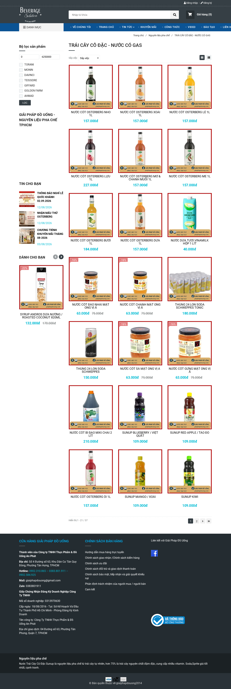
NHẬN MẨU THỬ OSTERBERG (47, 214)
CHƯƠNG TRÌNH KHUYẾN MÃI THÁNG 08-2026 (50, 233)
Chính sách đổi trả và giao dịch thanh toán (110, 568)
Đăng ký (207, 3)
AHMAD (29, 95)
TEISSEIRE (30, 80)
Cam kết (90, 589)
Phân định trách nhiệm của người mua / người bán (115, 583)
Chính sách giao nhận (98, 557)
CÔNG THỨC (172, 27)
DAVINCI (29, 75)
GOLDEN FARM (33, 90)
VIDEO (191, 27)
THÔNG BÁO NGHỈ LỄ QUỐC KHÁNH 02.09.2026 (50, 197)
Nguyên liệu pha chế (160, 35)
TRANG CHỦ (106, 27)
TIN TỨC (127, 27)
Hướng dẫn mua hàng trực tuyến (104, 552)
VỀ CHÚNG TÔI (82, 27)
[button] (199, 14)
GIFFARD (29, 85)
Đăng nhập (192, 3)
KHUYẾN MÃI (148, 27)
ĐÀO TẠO (209, 27)
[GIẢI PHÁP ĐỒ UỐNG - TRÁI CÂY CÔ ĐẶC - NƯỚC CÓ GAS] (30, 14)
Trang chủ (139, 35)
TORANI (29, 64)
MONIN (28, 69)
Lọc (24, 102)
